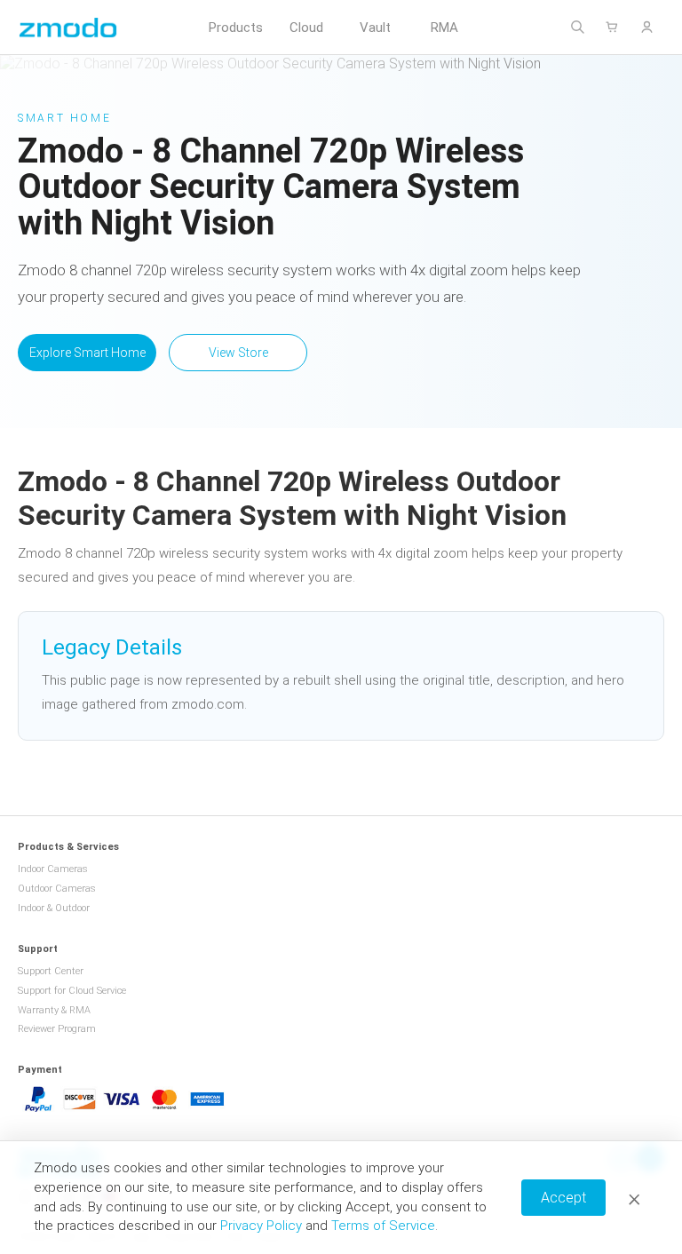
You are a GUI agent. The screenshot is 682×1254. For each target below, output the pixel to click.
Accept (563, 1197)
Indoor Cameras (53, 869)
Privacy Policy (261, 1226)
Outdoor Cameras (57, 888)
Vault (375, 28)
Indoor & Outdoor (54, 908)
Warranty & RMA (54, 1010)
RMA (444, 28)
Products (236, 28)
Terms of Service (383, 1226)
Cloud (306, 28)
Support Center (50, 971)
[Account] (647, 27)
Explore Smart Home (87, 352)
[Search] (577, 27)
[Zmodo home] (68, 27)
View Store (238, 352)
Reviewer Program (57, 1029)
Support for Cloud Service (72, 990)
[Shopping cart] (612, 27)
